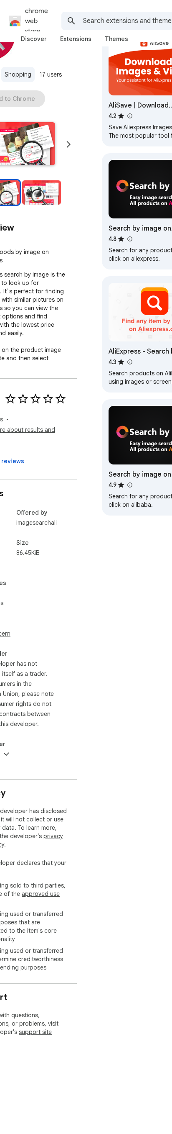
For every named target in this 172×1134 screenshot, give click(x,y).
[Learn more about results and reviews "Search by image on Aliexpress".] (129, 239)
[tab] (33, 38)
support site (35, 1032)
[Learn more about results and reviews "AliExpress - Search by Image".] (129, 362)
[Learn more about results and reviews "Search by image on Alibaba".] (129, 485)
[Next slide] (68, 144)
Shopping (18, 74)
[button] (41, 192)
